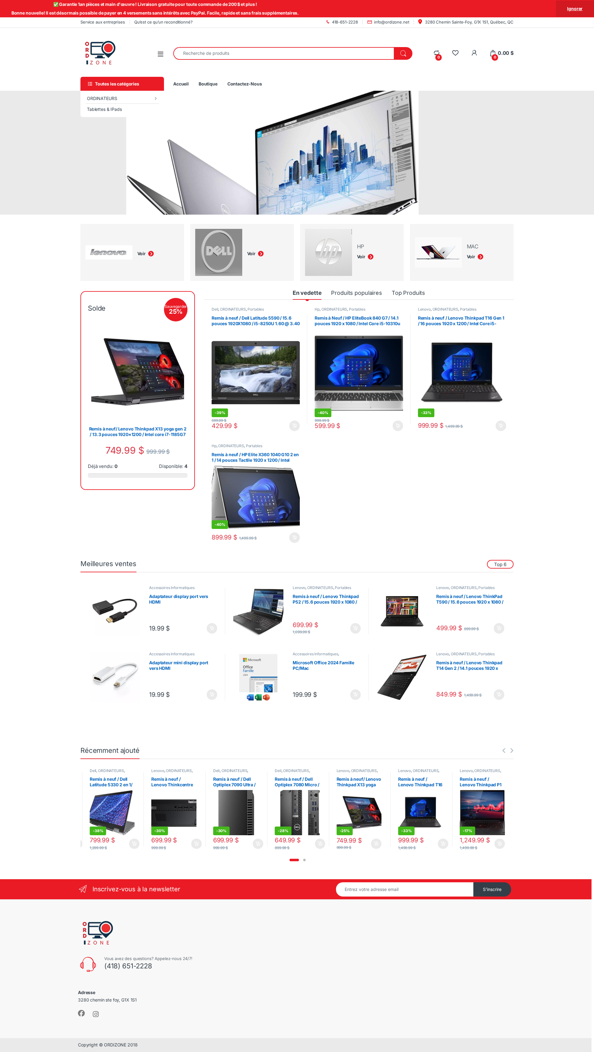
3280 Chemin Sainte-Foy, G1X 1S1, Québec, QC (469, 22)
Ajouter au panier (293, 537)
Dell (215, 309)
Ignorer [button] (575, 8)
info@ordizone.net (391, 22)
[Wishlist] (455, 53)
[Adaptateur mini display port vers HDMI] (117, 677)
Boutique (208, 83)
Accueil (181, 83)
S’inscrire (492, 889)
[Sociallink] (81, 1013)
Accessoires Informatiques (172, 587)
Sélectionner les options (287, 426)
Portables (256, 309)
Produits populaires (356, 293)
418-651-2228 (345, 22)
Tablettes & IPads (104, 109)
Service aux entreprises (102, 22)
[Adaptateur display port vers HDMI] (117, 611)
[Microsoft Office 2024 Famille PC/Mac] (260, 677)
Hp (317, 309)
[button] (294, 860)
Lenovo (424, 309)
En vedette (307, 293)
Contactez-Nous (244, 83)
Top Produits (408, 293)
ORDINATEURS (102, 98)
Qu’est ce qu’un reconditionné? (163, 22)
